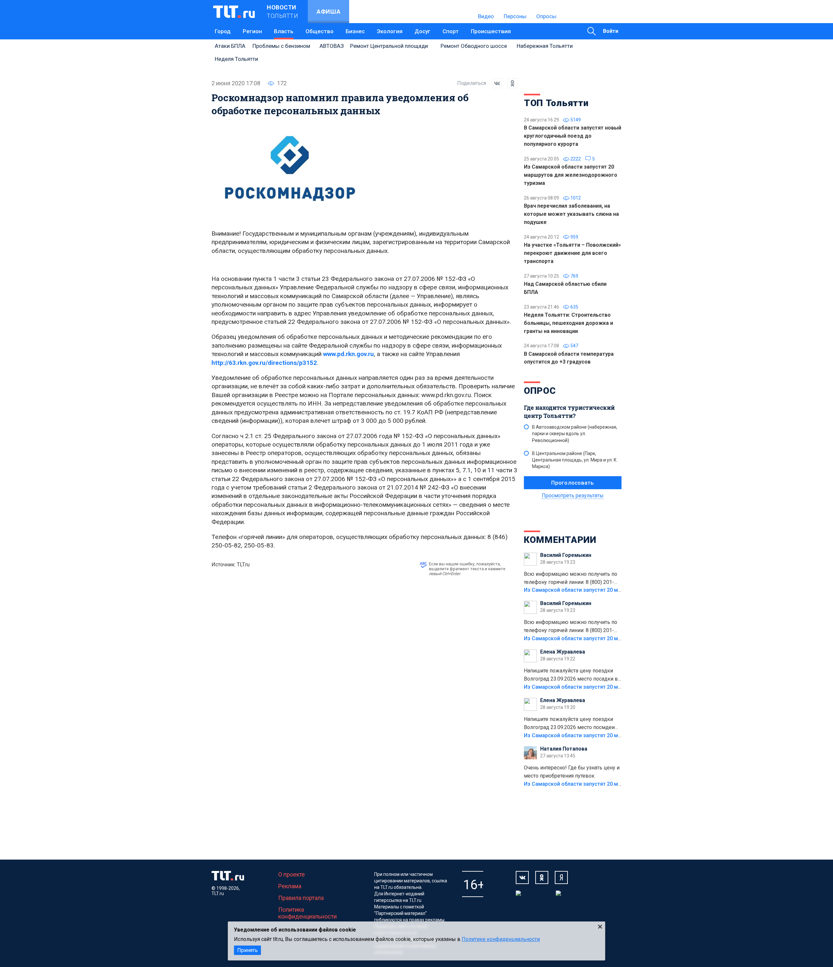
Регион (252, 31)
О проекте (291, 874)
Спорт (451, 31)
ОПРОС (540, 390)
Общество (320, 31)
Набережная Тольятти (545, 46)
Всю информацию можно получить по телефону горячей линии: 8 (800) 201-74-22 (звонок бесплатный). (570, 579)
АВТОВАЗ (332, 46)
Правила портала (301, 897)
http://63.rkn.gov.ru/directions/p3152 (264, 362)
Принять (247, 950)
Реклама (289, 886)
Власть (284, 31)
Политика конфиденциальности (307, 913)
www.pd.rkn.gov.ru (348, 354)
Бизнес (355, 31)
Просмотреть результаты (573, 495)
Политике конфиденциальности (501, 939)
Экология (390, 31)
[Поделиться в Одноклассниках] (509, 83)
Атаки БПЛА (230, 46)
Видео (486, 16)
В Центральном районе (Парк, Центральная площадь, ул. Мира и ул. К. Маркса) (575, 460)
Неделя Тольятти (236, 59)
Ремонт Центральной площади (389, 46)
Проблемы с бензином (281, 46)
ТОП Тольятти (556, 103)
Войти (610, 31)
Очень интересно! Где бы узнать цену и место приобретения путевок (572, 772)
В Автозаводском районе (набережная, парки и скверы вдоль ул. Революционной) (574, 433)
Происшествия (491, 31)
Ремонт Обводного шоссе (474, 46)
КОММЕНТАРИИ (560, 539)
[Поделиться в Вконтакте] (494, 83)
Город (223, 31)
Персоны (515, 16)
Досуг (422, 31)
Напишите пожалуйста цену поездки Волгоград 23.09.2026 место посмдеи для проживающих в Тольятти (569, 724)
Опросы (546, 16)
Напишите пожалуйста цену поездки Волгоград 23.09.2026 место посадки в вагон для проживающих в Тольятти (571, 675)
